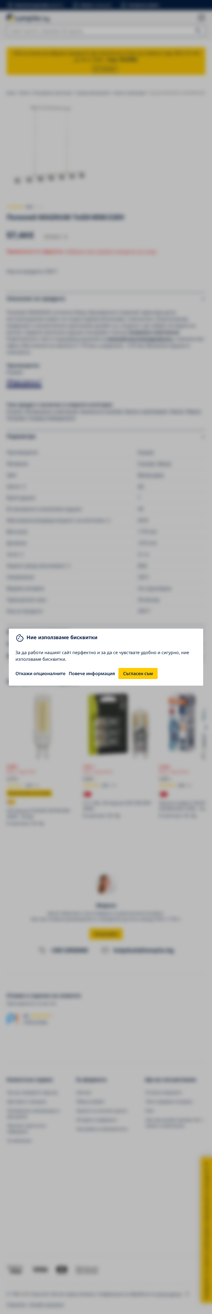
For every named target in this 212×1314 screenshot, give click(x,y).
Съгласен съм (138, 673)
